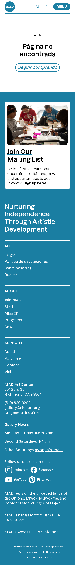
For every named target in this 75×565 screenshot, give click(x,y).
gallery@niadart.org (22, 408)
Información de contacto (39, 557)
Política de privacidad (52, 547)
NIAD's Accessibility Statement (32, 532)
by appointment (49, 450)
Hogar (10, 255)
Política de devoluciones (26, 261)
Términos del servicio (28, 552)
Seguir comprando (37, 67)
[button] (38, 7)
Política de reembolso (26, 547)
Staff (9, 307)
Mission (11, 313)
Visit (9, 372)
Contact (12, 365)
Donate (11, 352)
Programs (13, 320)
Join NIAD (13, 300)
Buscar (11, 275)
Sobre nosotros (18, 268)
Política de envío (52, 552)
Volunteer (13, 358)
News (9, 327)
